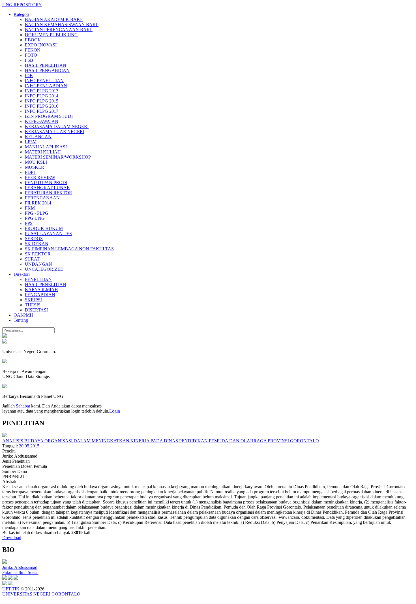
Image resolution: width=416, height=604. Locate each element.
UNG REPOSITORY (22, 4)
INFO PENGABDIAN (46, 85)
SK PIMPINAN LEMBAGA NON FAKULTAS (69, 248)
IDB (29, 75)
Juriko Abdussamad (19, 567)
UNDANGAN (38, 264)
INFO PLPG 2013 (41, 90)
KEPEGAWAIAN (41, 121)
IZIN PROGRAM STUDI (49, 116)
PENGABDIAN (40, 294)
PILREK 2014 (38, 202)
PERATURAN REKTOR (48, 192)
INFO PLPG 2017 (41, 111)
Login (114, 411)
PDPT (30, 172)
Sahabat (23, 406)
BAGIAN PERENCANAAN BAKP (59, 29)
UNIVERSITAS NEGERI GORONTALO (41, 594)
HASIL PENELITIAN (45, 65)
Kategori (21, 14)
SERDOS (34, 238)
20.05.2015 (29, 445)
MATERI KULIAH (43, 152)
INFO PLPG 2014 (41, 95)
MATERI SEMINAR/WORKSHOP (58, 157)
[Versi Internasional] (4, 336)
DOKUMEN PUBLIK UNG (51, 34)
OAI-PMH (23, 315)
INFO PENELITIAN (44, 80)
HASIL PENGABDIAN (47, 70)
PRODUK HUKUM (44, 228)
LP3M (31, 141)
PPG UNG (35, 218)
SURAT (32, 259)
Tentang (21, 320)
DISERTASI (36, 310)
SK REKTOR (38, 253)
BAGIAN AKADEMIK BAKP (54, 19)
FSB (29, 60)
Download (11, 537)
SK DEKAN (36, 243)
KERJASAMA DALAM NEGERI (57, 126)
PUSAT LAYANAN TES (48, 233)
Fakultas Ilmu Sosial (20, 572)
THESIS (32, 304)
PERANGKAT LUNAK (47, 187)
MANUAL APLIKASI (46, 146)
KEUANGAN (38, 136)
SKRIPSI (33, 299)
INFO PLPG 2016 (41, 106)
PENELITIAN (38, 279)
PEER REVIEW (40, 177)
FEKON (32, 50)
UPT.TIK (11, 588)
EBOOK (33, 39)
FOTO (31, 55)
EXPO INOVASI (41, 44)
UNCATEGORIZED (44, 269)
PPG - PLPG (36, 213)
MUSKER (34, 167)
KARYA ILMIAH (41, 289)
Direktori (22, 274)
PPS (29, 223)
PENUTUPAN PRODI (46, 182)
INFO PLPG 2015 (41, 101)
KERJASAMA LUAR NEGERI (54, 131)
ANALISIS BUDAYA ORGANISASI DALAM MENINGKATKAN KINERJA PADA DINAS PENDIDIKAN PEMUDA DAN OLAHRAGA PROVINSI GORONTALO (160, 440)
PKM (30, 208)
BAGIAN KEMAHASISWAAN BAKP (61, 24)
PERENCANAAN (42, 197)
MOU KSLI (36, 162)
